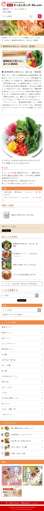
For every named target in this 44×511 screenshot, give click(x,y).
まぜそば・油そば (9, 360)
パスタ (4, 393)
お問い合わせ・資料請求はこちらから (23, 503)
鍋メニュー (6, 403)
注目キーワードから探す (12, 315)
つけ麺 (4, 354)
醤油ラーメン (7, 327)
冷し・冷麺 (6, 365)
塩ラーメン (6, 338)
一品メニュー (7, 414)
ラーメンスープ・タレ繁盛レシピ (21, 38)
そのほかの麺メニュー (10, 398)
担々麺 (4, 371)
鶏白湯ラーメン (8, 349)
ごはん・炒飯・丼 (9, 409)
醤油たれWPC (13, 175)
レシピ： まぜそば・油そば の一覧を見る (21, 284)
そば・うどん (7, 387)
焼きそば (5, 382)
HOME (4, 38)
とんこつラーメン (9, 343)
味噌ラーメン (7, 333)
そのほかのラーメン (9, 376)
